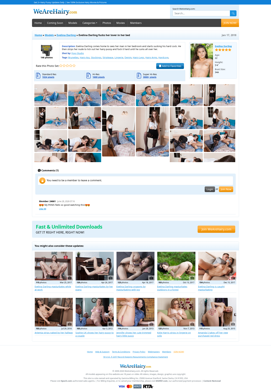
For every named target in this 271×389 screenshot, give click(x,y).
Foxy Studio (78, 53)
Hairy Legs (138, 57)
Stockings (96, 57)
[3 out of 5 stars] (67, 66)
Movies (120, 23)
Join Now (226, 189)
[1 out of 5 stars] (60, 66)
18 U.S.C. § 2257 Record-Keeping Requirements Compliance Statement (135, 356)
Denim (128, 57)
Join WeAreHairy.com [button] (216, 229)
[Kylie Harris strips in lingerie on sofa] (176, 312)
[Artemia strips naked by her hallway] (54, 312)
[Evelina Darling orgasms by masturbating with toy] (135, 266)
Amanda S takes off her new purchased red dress (213, 334)
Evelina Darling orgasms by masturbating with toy (131, 288)
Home (38, 23)
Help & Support (102, 351)
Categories (88, 23)
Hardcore (163, 57)
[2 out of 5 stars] (64, 66)
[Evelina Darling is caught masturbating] (217, 266)
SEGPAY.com (162, 381)
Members (136, 23)
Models (72, 23)
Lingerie (118, 57)
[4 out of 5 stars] (70, 66)
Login (210, 189)
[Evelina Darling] (202, 60)
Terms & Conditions (121, 351)
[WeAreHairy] (135, 366)
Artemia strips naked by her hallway (54, 332)
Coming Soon (55, 23)
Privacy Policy (139, 351)
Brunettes (73, 57)
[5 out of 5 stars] (74, 66)
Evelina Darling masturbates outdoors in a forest (172, 288)
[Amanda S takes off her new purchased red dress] (217, 312)
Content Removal (212, 381)
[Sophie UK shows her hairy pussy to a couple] (94, 312)
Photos (107, 23)
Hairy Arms (151, 57)
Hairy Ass (85, 57)
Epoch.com (66, 381)
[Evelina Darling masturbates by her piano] (94, 266)
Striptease (108, 57)
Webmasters (154, 351)
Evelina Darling (66, 35)
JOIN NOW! (230, 23)
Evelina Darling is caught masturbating (211, 288)
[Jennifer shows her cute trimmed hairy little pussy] (135, 312)
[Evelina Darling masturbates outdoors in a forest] (176, 266)
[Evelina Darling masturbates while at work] (54, 266)
